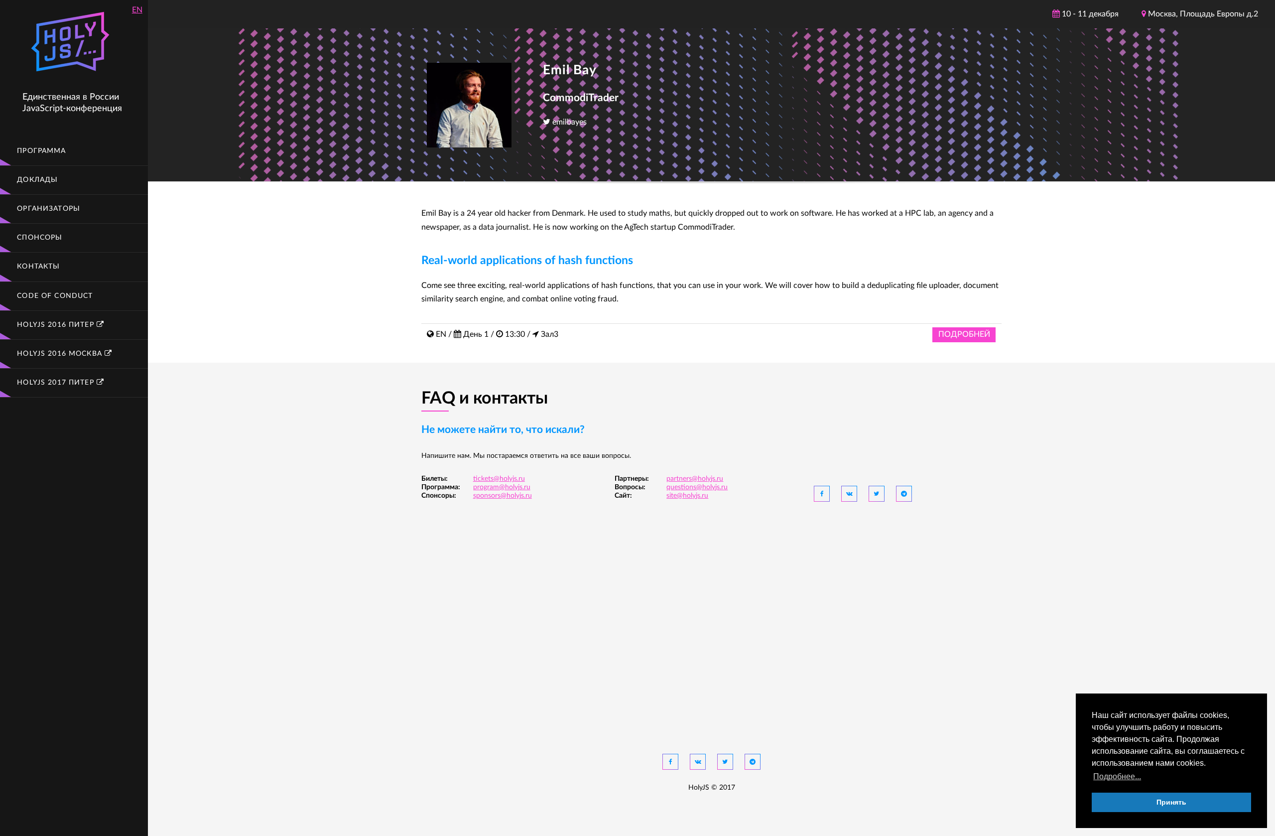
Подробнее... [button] (1117, 776)
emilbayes (568, 122)
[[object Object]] (822, 494)
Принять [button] (1171, 802)
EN (137, 10)
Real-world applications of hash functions (527, 260)
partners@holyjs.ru (694, 478)
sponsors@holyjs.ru (502, 495)
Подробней (964, 334)
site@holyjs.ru (687, 495)
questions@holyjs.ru (697, 487)
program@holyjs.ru (501, 487)
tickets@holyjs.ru (499, 478)
